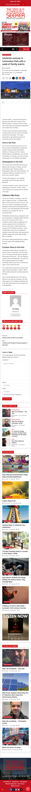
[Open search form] (16, 49)
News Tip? (26, 49)
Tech (5, 688)
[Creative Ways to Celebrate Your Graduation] (15, 514)
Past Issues (21, 783)
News (13, 429)
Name (4, 382)
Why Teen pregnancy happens (6, 442)
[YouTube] (19, 789)
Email (4, 388)
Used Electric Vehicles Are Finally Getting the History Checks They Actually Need (13, 580)
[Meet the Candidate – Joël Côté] (15, 658)
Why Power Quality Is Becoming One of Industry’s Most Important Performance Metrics (15, 695)
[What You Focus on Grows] (15, 736)
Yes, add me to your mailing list (12, 394)
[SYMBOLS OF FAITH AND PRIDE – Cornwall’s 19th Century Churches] (15, 595)
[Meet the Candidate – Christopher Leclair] (15, 710)
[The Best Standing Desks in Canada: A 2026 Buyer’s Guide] (15, 540)
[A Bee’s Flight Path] (15, 490)
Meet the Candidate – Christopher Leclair (6, 423)
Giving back (23, 781)
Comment (5, 360)
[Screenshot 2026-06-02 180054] (15, 39)
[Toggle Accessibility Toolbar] (28, 789)
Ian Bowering (6, 610)
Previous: (12, 336)
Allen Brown (6, 584)
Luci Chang (5, 479)
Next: (15, 343)
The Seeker (7, 68)
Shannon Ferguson (7, 749)
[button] (2, 49)
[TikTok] (21, 789)
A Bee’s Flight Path (9, 501)
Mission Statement (11, 783)
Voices (13, 439)
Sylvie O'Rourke (6, 503)
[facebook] (11, 789)
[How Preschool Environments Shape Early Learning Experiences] (15, 464)
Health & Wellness (8, 743)
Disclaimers (15, 781)
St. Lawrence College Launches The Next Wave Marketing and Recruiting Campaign (6, 432)
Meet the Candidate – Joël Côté (6, 413)
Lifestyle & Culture (7, 54)
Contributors (7, 781)
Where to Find (15, 786)
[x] (13, 789)
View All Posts (16, 315)
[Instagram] (16, 789)
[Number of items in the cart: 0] (23, 4)
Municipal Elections (16, 409)
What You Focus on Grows (11, 747)
